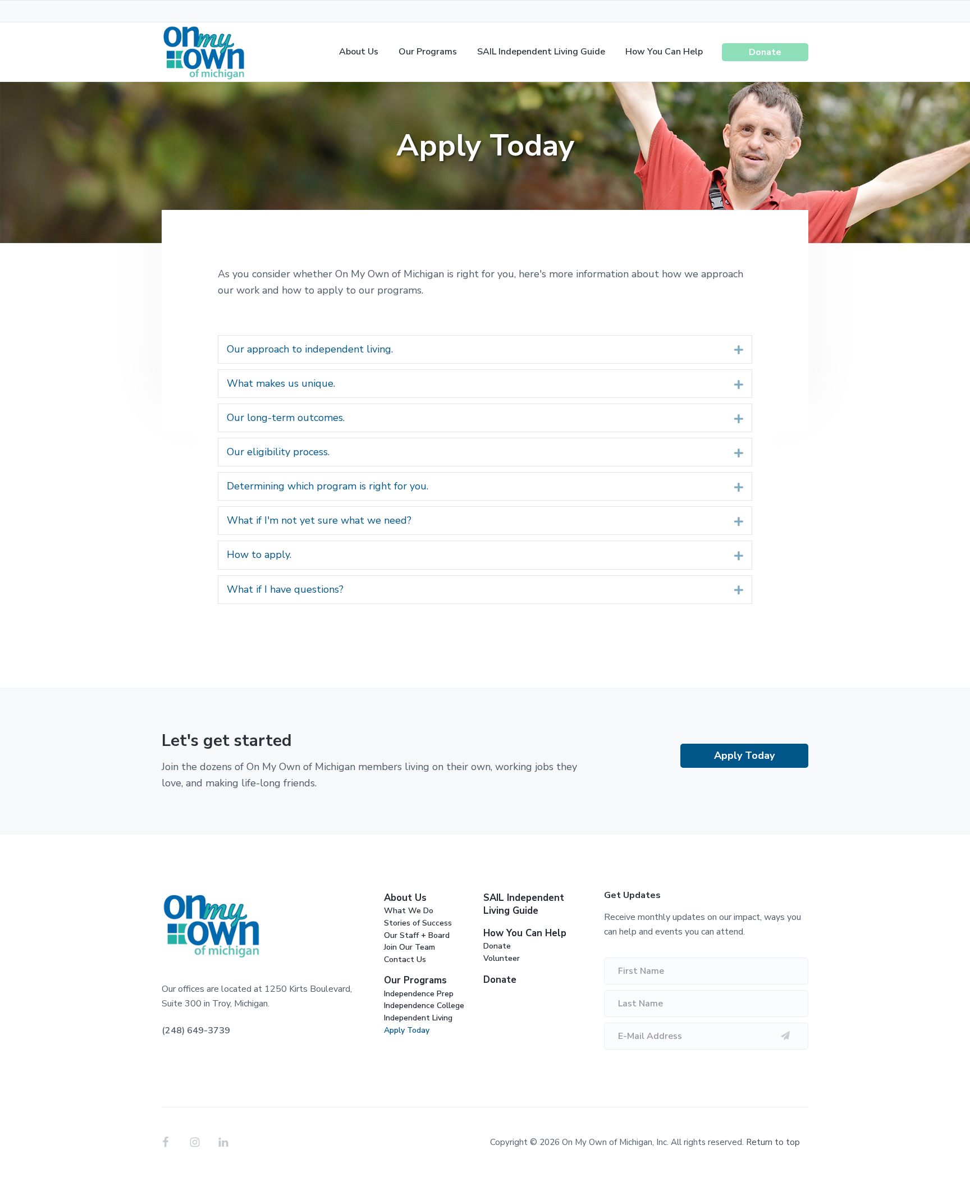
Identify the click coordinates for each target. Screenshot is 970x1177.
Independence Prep (419, 993)
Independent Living (418, 1018)
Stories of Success (418, 923)
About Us (405, 897)
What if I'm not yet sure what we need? (319, 520)
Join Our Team (409, 947)
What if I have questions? (285, 589)
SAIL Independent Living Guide (523, 904)
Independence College (424, 1005)
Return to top (773, 1142)
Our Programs (415, 980)
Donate (497, 946)
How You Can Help (524, 933)
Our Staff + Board (417, 935)
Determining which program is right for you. (327, 486)
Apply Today (744, 755)
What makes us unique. (281, 383)
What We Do (408, 910)
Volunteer (501, 958)
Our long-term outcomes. (286, 417)
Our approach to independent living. (310, 349)
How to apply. (259, 554)
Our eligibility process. (278, 452)
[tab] (485, 349)
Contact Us (405, 959)
